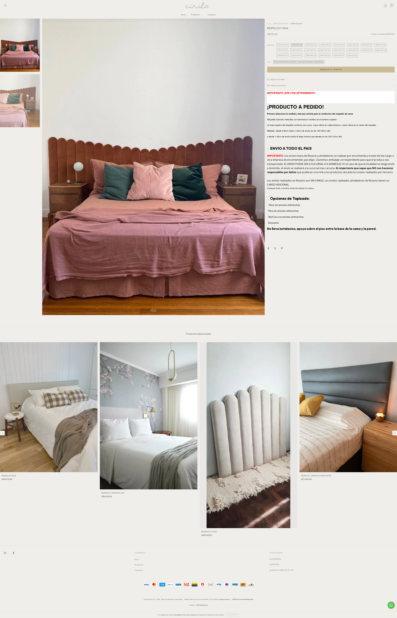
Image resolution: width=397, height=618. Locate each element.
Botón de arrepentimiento (242, 599)
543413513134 (275, 559)
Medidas (270, 45)
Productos (195, 14)
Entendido (233, 615)
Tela (269, 62)
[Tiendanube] (198, 605)
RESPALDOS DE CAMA (281, 24)
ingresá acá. (225, 599)
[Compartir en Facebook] (268, 248)
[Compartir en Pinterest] (282, 248)
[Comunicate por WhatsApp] (391, 605)
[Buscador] (5, 6)
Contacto (212, 14)
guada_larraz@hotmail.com (282, 570)
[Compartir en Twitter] (275, 248)
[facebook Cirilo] (13, 553)
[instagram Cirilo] (5, 553)
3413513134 (274, 564)
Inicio (183, 14)
